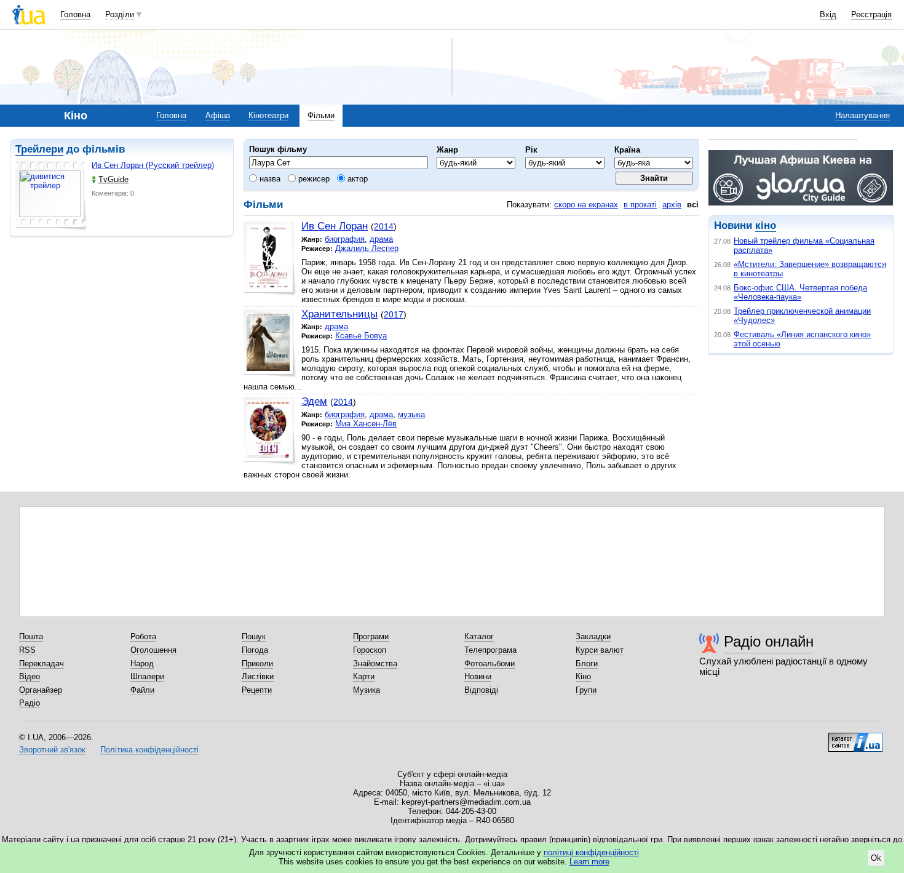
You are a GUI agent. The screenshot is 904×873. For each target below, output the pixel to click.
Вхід (828, 14)
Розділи (119, 14)
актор (356, 178)
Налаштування (862, 115)
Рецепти (257, 690)
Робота (143, 636)
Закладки (593, 636)
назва (268, 178)
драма (381, 239)
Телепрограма (490, 650)
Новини (477, 676)
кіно (765, 225)
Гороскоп (369, 650)
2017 (393, 314)
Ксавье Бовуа (361, 335)
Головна (75, 14)
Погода (255, 650)
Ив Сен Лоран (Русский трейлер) (153, 165)
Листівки (258, 676)
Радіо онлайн (769, 641)
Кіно (583, 676)
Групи (586, 690)
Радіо (29, 703)
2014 (384, 226)
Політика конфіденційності (149, 749)
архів (671, 204)
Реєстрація (871, 14)
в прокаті (640, 204)
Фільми (321, 115)
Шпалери (147, 676)
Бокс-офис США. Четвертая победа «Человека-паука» (800, 292)
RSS (27, 650)
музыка (411, 414)
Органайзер (40, 690)
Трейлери (39, 149)
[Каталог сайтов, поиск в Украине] (855, 738)
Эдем (314, 401)
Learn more (589, 861)
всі (693, 204)
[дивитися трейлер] (51, 196)
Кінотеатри (268, 115)
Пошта (31, 636)
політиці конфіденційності (591, 852)
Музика (366, 690)
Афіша (217, 115)
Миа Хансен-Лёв (366, 423)
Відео (29, 676)
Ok (876, 858)
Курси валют (600, 650)
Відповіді (481, 690)
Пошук (254, 636)
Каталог (479, 636)
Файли (142, 690)
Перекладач (41, 663)
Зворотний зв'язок (52, 749)
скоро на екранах (586, 204)
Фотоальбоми (489, 663)
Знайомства (375, 663)
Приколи (257, 663)
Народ (142, 663)
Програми (371, 636)
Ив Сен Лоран (334, 226)
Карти (364, 676)
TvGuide (113, 179)
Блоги (587, 663)
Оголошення (153, 650)
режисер (313, 178)
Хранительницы (339, 314)
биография (345, 239)
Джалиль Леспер (366, 248)
